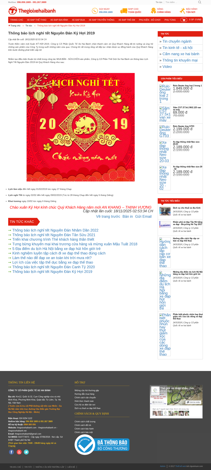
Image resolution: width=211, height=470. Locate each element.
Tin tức (159, 2)
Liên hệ (71, 467)
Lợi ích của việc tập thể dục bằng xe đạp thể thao (52, 262)
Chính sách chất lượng (85, 421)
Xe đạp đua (78, 20)
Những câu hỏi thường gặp (87, 390)
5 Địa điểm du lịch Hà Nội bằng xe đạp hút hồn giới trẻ (56, 249)
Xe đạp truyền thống (101, 20)
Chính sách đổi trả (83, 425)
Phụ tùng (170, 20)
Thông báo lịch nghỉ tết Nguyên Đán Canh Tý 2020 (53, 267)
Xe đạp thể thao (36, 20)
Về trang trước (108, 216)
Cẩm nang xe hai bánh (180, 54)
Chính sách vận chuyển (85, 397)
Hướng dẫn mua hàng (84, 394)
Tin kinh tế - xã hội (177, 48)
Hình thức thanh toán (84, 401)
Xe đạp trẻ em (126, 20)
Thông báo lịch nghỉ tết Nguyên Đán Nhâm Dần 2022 (55, 230)
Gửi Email (143, 216)
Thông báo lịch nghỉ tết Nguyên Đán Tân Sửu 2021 (53, 235)
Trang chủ (16, 20)
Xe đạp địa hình (59, 20)
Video (167, 66)
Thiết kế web (180, 466)
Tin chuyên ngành (176, 41)
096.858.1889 (106, 12)
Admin (162, 466)
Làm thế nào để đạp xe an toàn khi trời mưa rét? (52, 258)
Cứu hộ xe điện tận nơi (85, 405)
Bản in (127, 216)
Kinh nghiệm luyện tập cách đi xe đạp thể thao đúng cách (59, 253)
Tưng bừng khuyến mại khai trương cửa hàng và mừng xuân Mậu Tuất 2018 (74, 244)
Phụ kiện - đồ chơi (149, 20)
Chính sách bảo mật (84, 432)
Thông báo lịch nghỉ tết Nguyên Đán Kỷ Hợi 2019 (52, 271)
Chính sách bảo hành (84, 429)
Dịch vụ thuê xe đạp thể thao (87, 408)
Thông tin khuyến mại (180, 60)
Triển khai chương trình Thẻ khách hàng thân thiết (53, 239)
